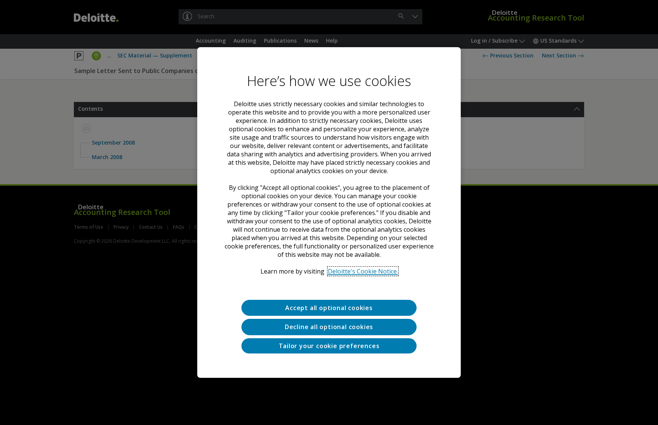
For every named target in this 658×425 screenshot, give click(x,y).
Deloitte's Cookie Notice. (363, 271)
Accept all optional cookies (329, 308)
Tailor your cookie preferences (329, 346)
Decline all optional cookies (329, 327)
